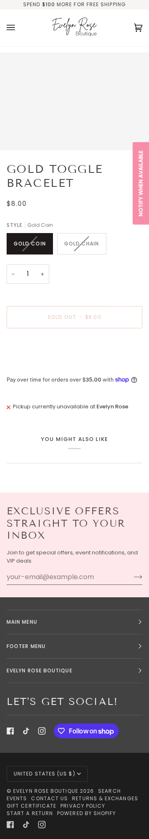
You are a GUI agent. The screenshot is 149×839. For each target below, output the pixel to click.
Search (109, 790)
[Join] (131, 577)
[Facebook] (10, 731)
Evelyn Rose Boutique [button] (39, 670)
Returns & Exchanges (105, 798)
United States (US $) (44, 773)
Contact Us (49, 798)
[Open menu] (19, 27)
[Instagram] (42, 731)
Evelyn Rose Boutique (45, 790)
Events (17, 798)
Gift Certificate (31, 805)
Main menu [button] (22, 621)
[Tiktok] (26, 731)
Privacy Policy (82, 805)
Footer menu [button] (26, 646)
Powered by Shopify (86, 813)
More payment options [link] (37, 366)
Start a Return (30, 813)
